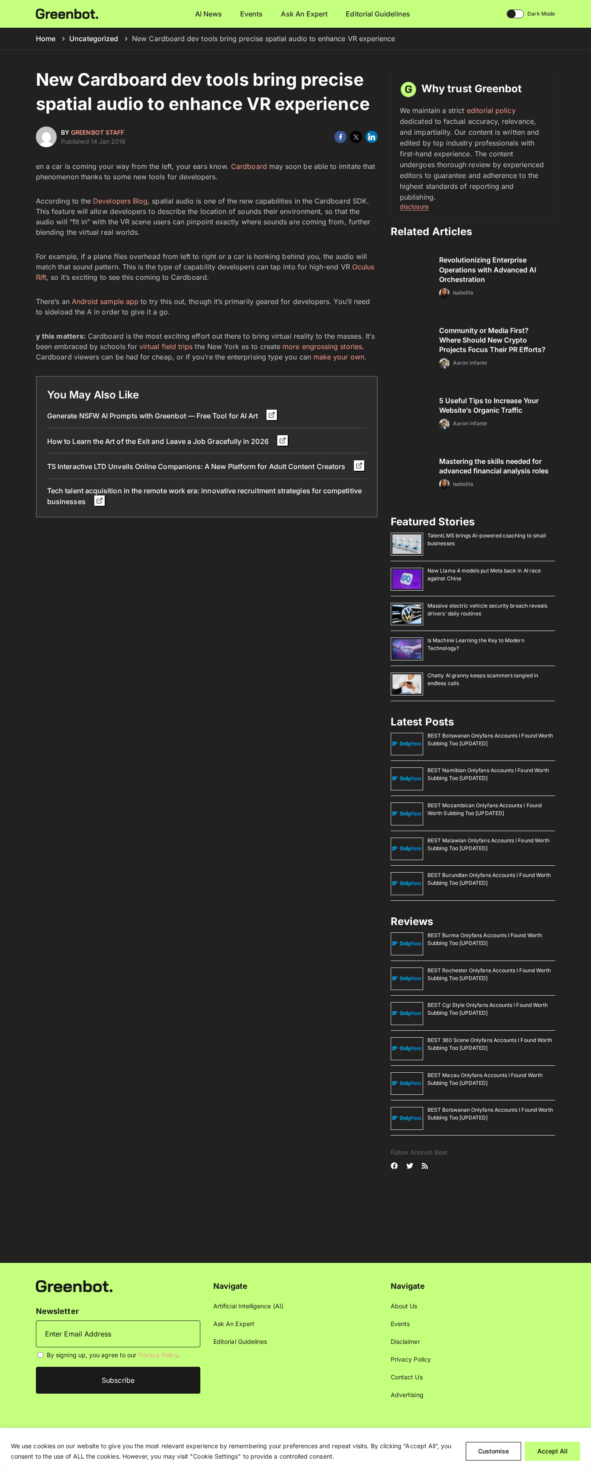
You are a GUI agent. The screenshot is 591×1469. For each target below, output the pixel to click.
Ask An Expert (304, 14)
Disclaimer (405, 1341)
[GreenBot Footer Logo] (74, 1285)
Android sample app (104, 301)
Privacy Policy (158, 1355)
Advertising (407, 1394)
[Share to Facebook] (340, 137)
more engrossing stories (322, 346)
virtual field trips (166, 346)
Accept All (552, 1451)
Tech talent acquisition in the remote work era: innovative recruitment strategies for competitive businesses (204, 496)
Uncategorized (93, 38)
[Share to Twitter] (356, 137)
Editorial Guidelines (378, 14)
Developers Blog (120, 201)
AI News (208, 14)
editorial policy (491, 110)
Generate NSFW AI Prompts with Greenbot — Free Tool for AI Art (153, 415)
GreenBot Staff (97, 132)
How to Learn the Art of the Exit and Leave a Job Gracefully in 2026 (158, 441)
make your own (338, 357)
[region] (295, 1448)
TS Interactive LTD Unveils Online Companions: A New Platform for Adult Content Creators (197, 466)
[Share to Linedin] (372, 137)
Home (45, 38)
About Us (404, 1306)
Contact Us (407, 1377)
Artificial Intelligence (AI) (248, 1306)
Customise (493, 1451)
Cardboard (249, 166)
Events (251, 14)
